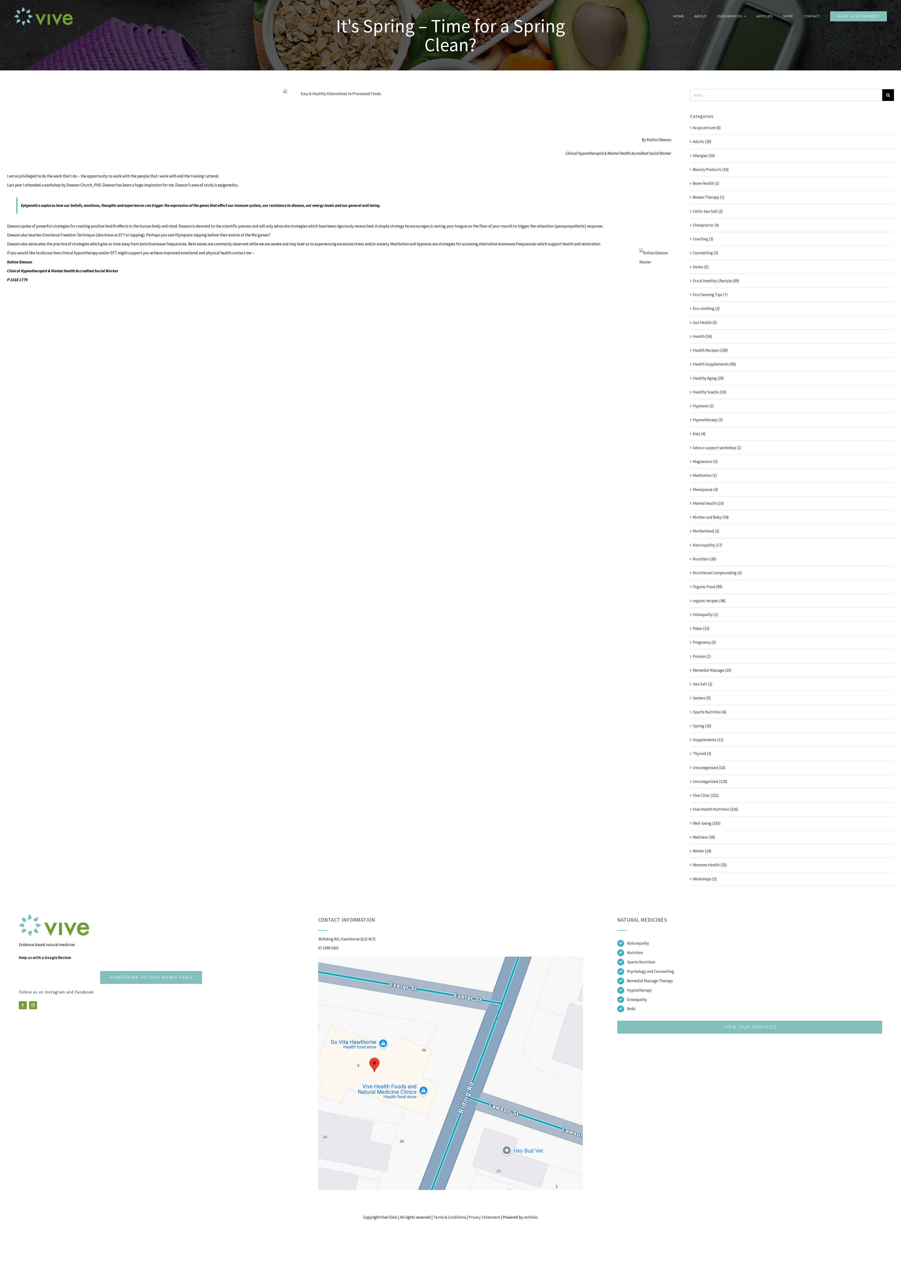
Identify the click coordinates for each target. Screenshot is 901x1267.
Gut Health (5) (705, 322)
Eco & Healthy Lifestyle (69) (716, 280)
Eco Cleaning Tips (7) (710, 294)
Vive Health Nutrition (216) (715, 809)
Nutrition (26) (704, 559)
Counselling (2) (705, 252)
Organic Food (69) (707, 586)
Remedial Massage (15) (712, 670)
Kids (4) (699, 433)
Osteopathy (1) (705, 614)
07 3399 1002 (328, 948)
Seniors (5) (702, 698)
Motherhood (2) (706, 531)
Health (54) (702, 336)
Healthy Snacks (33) (709, 392)
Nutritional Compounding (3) (717, 572)
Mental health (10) (708, 503)
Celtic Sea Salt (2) (708, 211)
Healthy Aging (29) (708, 378)
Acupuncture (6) (707, 127)
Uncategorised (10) (709, 767)
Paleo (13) (701, 628)
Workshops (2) (705, 879)
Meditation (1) (705, 475)
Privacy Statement (484, 1217)
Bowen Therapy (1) (709, 197)
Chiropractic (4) (706, 225)
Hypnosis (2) (703, 405)
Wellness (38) (704, 837)
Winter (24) (702, 851)
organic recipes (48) (709, 600)
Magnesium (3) (705, 461)
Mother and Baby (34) (711, 517)
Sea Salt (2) (702, 684)
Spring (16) (702, 725)
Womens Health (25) (710, 864)
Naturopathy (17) (707, 545)
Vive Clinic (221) (706, 795)
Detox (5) (701, 267)
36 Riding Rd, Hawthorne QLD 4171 (347, 939)
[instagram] (33, 1005)
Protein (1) (702, 656)
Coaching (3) (703, 239)
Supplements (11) (708, 739)
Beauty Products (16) (711, 169)
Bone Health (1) (706, 183)
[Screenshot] (450, 958)
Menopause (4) (705, 489)
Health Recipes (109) (710, 350)
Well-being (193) (707, 823)
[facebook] (23, 1005)
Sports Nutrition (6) (709, 712)
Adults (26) (702, 141)
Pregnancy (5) (704, 642)
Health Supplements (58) (714, 364)
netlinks (531, 1217)
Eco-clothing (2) (706, 308)
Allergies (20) (704, 155)
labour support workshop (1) (717, 447)
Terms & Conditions (449, 1217)
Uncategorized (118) (710, 781)
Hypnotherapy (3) (708, 419)
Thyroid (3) (702, 753)
